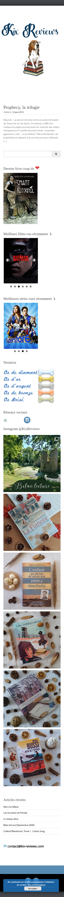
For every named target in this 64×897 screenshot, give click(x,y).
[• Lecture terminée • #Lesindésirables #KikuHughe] (32, 640)
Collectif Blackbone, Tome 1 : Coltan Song (24, 831)
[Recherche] (56, 154)
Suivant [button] (33, 260)
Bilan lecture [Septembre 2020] (18, 825)
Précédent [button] (8, 260)
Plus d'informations (36, 885)
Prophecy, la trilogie (21, 107)
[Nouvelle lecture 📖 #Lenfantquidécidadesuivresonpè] (32, 581)
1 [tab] (11, 286)
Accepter (32, 888)
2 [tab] (15, 286)
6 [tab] (31, 286)
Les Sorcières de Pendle (15, 812)
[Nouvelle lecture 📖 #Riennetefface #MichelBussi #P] (32, 757)
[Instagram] (27, 420)
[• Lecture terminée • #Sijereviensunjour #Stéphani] (32, 698)
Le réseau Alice (10, 818)
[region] (21, 261)
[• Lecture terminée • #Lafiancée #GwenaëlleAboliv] (32, 522)
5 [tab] (27, 286)
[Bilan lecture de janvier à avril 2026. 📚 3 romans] (32, 463)
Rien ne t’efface (10, 806)
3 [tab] (19, 286)
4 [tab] (23, 286)
